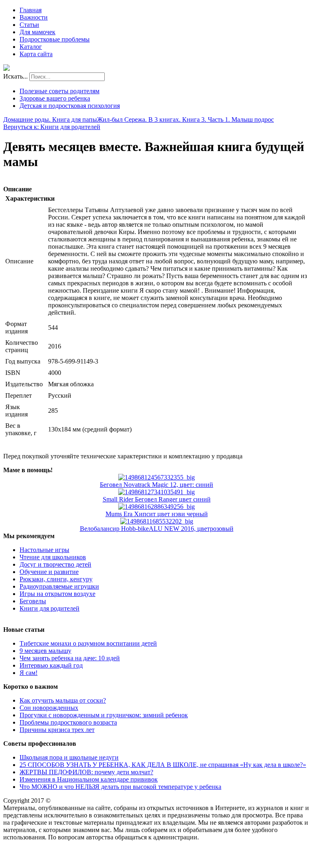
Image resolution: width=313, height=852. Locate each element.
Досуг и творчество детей (55, 564)
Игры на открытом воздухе (57, 593)
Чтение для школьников (53, 557)
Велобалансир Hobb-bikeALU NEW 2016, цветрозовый (157, 528)
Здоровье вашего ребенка (55, 98)
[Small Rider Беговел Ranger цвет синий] (156, 491)
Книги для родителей (49, 608)
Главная (31, 10)
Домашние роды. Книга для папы (50, 119)
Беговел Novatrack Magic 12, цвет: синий (156, 484)
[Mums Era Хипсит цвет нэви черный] (156, 506)
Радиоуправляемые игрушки (59, 586)
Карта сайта (36, 53)
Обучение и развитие (49, 571)
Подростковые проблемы (55, 39)
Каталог (31, 46)
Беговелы (33, 601)
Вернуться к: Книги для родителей (51, 126)
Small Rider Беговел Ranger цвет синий (157, 499)
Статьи (29, 24)
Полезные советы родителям (59, 91)
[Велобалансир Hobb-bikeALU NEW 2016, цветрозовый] (156, 521)
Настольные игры (44, 549)
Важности (34, 17)
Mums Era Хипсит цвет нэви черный (157, 513)
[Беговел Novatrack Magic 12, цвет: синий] (156, 477)
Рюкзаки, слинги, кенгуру (56, 579)
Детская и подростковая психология (70, 105)
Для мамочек (37, 31)
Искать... (15, 76)
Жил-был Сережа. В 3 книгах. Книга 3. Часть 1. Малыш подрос (185, 119)
